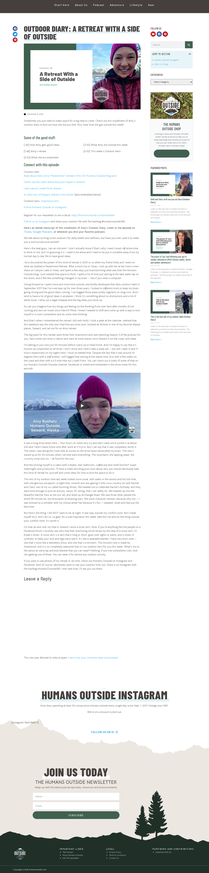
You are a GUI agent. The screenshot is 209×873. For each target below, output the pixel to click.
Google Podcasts (42, 231)
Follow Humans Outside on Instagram (45, 207)
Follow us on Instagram (37, 221)
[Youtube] (153, 34)
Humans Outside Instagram (166, 60)
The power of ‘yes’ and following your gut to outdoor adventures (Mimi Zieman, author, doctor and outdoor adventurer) (171, 259)
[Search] (189, 44)
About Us (81, 4)
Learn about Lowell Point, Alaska (42, 188)
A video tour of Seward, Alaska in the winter (49, 194)
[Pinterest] (165, 34)
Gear (151, 4)
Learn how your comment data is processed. (93, 657)
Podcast (98, 4)
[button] (15, 28)
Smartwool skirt (50, 201)
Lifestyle (136, 4)
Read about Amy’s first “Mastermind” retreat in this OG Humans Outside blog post (70, 175)
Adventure (117, 4)
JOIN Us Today (161, 64)
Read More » (156, 222)
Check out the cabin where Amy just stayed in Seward (54, 182)
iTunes (27, 231)
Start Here (61, 4)
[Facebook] (159, 34)
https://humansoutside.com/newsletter (93, 215)
